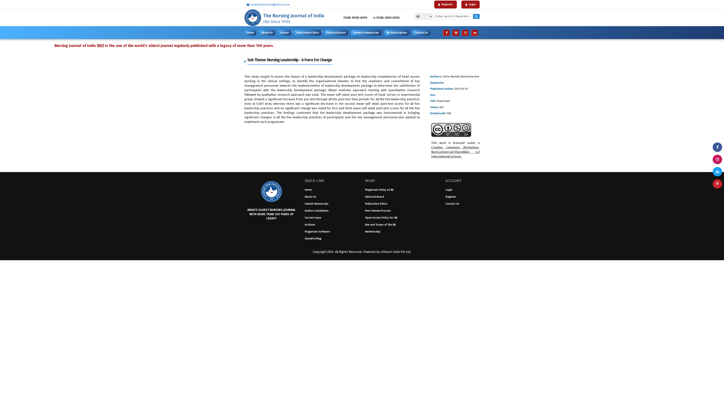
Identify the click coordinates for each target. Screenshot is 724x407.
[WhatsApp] (717, 159)
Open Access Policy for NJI (381, 217)
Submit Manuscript (316, 203)
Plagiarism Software (317, 231)
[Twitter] (717, 171)
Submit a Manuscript (366, 32)
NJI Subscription (397, 32)
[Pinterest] (717, 184)
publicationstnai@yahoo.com (270, 4)
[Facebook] (717, 147)
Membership (372, 231)
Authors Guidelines (316, 210)
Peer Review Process (378, 210)
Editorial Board (336, 32)
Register (451, 196)
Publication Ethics (308, 32)
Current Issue (313, 217)
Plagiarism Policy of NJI (379, 189)
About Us (267, 32)
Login (449, 189)
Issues (285, 32)
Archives (310, 224)
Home (250, 32)
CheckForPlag (313, 238)
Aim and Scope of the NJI (380, 224)
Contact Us (421, 32)
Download (443, 101)
